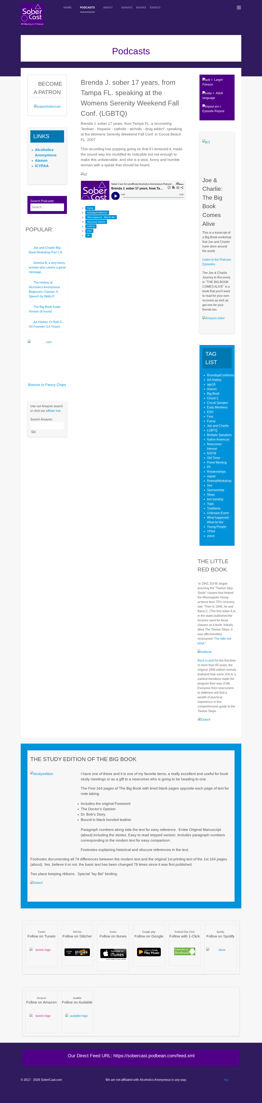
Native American (218, 439)
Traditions (213, 508)
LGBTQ (91, 226)
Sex (209, 485)
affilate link (53, 410)
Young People (216, 526)
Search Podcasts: (42, 201)
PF (88, 235)
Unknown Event (218, 513)
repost (211, 476)
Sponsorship (215, 490)
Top (225, 1079)
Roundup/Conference (97, 212)
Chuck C (213, 398)
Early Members (217, 407)
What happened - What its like (101, 217)
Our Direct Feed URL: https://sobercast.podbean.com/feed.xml (131, 1055)
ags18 (211, 384)
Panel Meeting (217, 462)
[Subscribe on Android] (184, 951)
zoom (210, 536)
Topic (210, 503)
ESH (89, 231)
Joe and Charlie (218, 425)
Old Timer (213, 457)
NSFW (211, 453)
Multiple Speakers (219, 434)
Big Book (213, 393)
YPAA (211, 531)
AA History (214, 379)
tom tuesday (215, 499)
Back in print (206, 660)
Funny (90, 208)
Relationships (216, 471)
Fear (210, 416)
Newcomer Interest (96, 222)
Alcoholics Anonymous (155, 1079)
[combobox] (47, 207)
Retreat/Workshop (219, 480)
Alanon (212, 389)
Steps (211, 494)
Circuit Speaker (217, 402)
